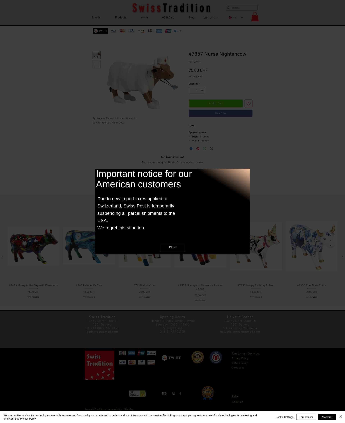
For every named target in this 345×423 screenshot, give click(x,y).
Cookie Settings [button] (284, 417)
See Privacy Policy (25, 418)
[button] (172, 247)
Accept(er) (327, 417)
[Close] (341, 417)
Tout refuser (306, 417)
